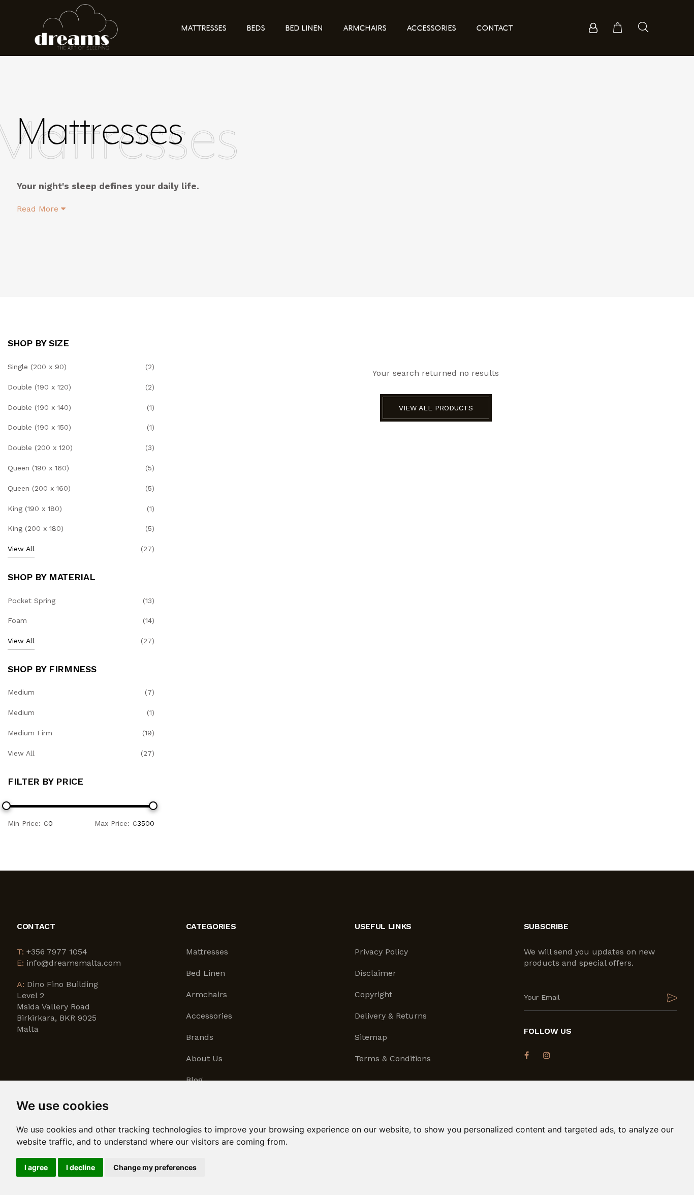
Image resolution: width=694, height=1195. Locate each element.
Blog (194, 1080)
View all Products (436, 408)
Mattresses (207, 952)
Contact (495, 28)
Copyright (373, 994)
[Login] (593, 28)
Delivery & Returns (391, 1016)
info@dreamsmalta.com (73, 963)
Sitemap (371, 1037)
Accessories (209, 1016)
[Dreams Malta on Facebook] (526, 1055)
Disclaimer (375, 973)
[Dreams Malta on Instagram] (547, 1055)
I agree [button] (36, 1167)
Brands (199, 1037)
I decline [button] (80, 1167)
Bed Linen (205, 973)
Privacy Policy (381, 952)
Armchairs (206, 994)
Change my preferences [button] (155, 1167)
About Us (204, 1058)
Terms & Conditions (393, 1058)
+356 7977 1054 (56, 952)
